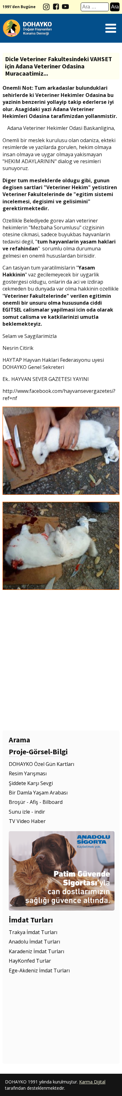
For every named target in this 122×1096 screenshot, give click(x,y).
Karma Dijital (92, 1082)
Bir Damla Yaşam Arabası (38, 792)
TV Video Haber (27, 821)
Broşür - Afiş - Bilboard (36, 802)
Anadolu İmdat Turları (34, 941)
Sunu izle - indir (27, 811)
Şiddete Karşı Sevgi (31, 783)
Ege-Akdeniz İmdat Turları (39, 970)
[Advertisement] (61, 660)
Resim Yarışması (28, 773)
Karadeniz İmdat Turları (36, 951)
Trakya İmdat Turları (33, 932)
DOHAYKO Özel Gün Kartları (41, 764)
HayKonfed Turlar (30, 960)
